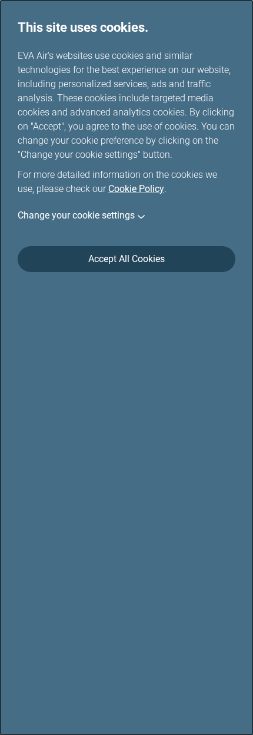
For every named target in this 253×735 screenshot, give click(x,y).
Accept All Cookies (126, 258)
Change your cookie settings (76, 215)
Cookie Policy (136, 188)
